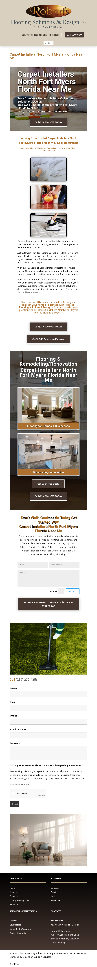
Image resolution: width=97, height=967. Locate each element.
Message (15, 743)
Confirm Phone (18, 729)
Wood (53, 892)
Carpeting (55, 888)
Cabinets (14, 920)
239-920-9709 (74, 34)
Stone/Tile (55, 900)
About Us (14, 892)
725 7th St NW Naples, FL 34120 (65, 924)
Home (12, 888)
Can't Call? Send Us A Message (48, 339)
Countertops (15, 924)
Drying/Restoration (18, 933)
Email (13, 702)
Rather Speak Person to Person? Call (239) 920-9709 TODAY (48, 604)
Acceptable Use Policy (19, 784)
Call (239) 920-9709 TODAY (48, 122)
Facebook (14, 904)
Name (13, 688)
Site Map (14, 964)
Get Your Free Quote (48, 483)
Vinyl (53, 896)
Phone (13, 715)
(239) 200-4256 (27, 679)
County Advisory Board (20, 900)
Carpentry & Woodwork (20, 929)
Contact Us (14, 896)
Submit (73, 591)
